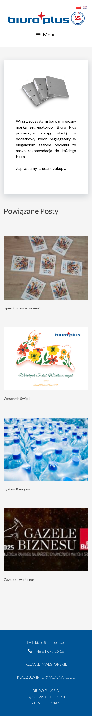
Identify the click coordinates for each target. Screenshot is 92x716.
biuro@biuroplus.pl (49, 642)
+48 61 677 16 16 (49, 651)
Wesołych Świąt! (17, 398)
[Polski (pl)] (78, 6)
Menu (49, 34)
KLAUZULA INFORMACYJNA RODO (46, 677)
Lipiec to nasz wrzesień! (22, 308)
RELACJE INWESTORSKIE (46, 664)
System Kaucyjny (17, 489)
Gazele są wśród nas (19, 579)
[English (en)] (85, 6)
